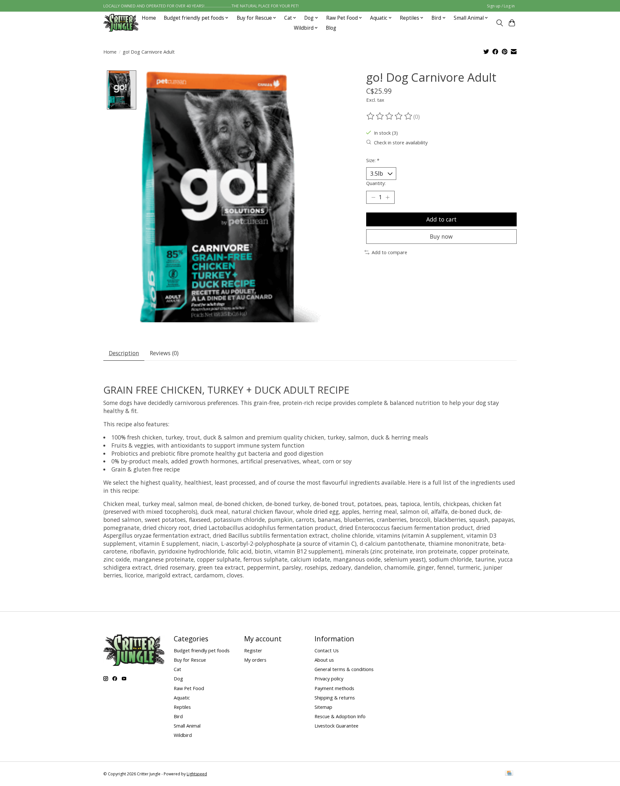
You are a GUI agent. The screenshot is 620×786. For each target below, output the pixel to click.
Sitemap (323, 707)
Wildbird (183, 735)
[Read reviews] (389, 116)
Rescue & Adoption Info (340, 716)
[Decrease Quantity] (373, 197)
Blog (331, 28)
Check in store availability (401, 142)
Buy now (441, 236)
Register (253, 650)
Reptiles (182, 707)
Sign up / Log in (501, 6)
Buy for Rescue (190, 660)
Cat (177, 669)
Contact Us (327, 650)
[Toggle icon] (499, 23)
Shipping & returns (335, 697)
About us (324, 660)
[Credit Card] (509, 773)
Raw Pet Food (189, 688)
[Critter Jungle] (121, 23)
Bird (178, 716)
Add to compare (389, 252)
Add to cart (441, 219)
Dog (178, 678)
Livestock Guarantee (336, 725)
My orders (255, 660)
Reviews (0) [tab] (164, 353)
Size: (372, 160)
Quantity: (376, 183)
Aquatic (182, 697)
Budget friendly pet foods (202, 650)
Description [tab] (124, 353)
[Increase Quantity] (387, 197)
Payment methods (334, 688)
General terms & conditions (344, 669)
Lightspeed (197, 774)
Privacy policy (329, 678)
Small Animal (187, 725)
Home (149, 18)
